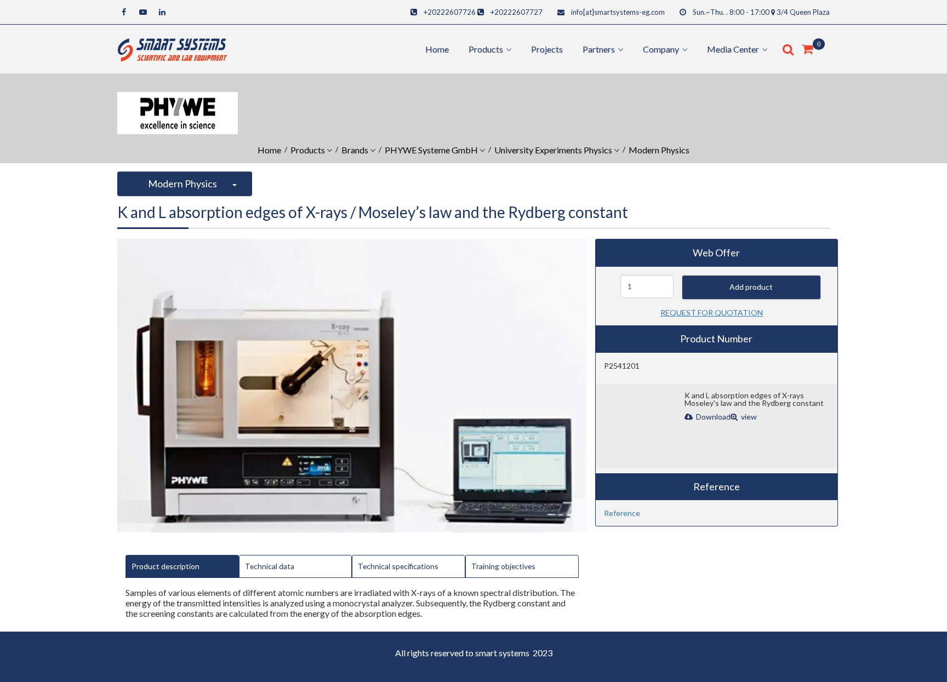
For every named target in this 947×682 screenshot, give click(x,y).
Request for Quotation (711, 312)
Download (712, 416)
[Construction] (172, 48)
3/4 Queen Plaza (803, 12)
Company (661, 49)
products (486, 49)
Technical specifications (398, 566)
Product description (165, 566)
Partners (599, 49)
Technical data (269, 566)
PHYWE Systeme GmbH (431, 150)
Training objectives (503, 566)
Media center (733, 49)
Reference (622, 513)
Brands (354, 150)
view (748, 416)
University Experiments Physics (553, 150)
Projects (547, 49)
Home (437, 49)
